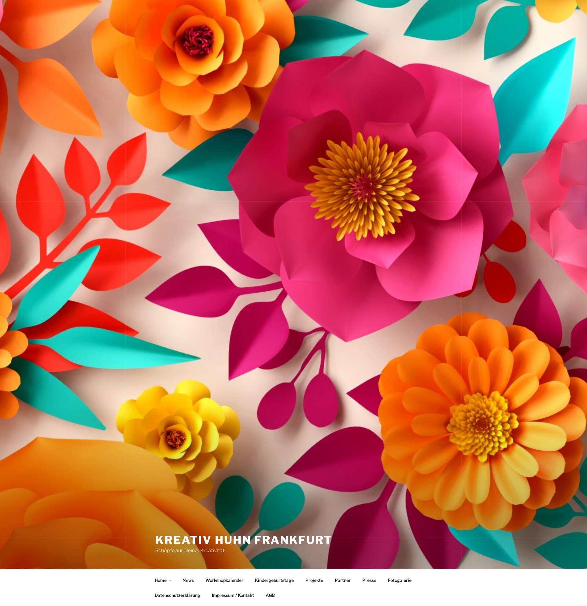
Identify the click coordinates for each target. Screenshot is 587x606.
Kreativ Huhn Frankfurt (243, 540)
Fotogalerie (400, 580)
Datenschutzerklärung (177, 595)
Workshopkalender (224, 580)
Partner (343, 580)
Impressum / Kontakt (233, 595)
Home (161, 580)
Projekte (314, 580)
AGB (270, 595)
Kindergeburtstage (274, 580)
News (188, 580)
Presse (369, 580)
